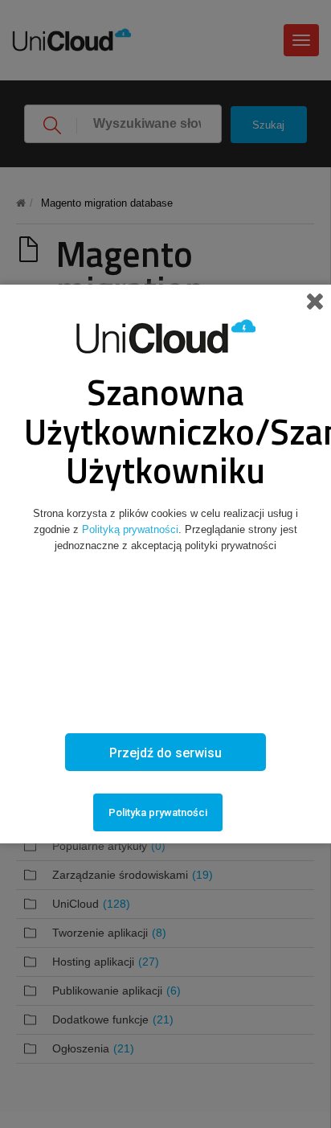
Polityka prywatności (157, 812)
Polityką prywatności (130, 529)
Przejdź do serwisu (165, 753)
